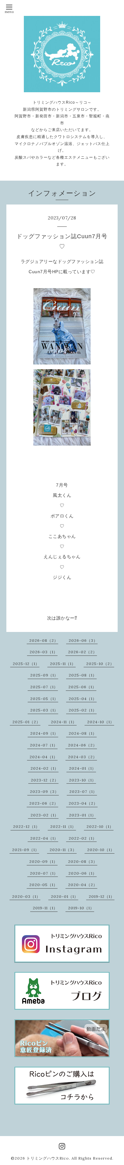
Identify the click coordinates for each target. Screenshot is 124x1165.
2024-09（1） (44, 733)
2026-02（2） (82, 651)
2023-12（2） (45, 780)
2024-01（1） (82, 768)
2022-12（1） (26, 826)
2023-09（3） (44, 791)
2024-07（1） (44, 745)
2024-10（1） (100, 721)
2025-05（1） (44, 698)
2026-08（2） (43, 640)
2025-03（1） (44, 710)
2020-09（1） (43, 861)
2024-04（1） (44, 756)
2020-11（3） (63, 849)
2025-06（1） (82, 686)
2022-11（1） (63, 826)
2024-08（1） (83, 733)
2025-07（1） (44, 686)
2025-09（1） (44, 675)
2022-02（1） (83, 838)
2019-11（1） (45, 907)
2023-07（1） (83, 791)
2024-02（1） (45, 768)
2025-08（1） (83, 675)
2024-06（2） (82, 745)
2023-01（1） (82, 815)
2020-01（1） (64, 896)
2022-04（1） (44, 838)
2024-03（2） (82, 756)
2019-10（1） (81, 907)
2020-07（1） (44, 873)
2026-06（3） (83, 640)
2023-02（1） (45, 815)
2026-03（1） (44, 651)
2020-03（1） (26, 896)
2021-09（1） (25, 849)
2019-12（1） (101, 896)
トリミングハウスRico (47, 1158)
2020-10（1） (100, 849)
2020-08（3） (82, 861)
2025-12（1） (26, 663)
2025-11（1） (63, 663)
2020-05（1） (43, 884)
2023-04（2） (83, 803)
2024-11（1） (64, 721)
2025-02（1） (83, 710)
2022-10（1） (100, 826)
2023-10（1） (82, 780)
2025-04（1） (83, 698)
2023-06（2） (43, 803)
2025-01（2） (26, 721)
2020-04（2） (82, 884)
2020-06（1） (82, 873)
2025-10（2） (100, 663)
